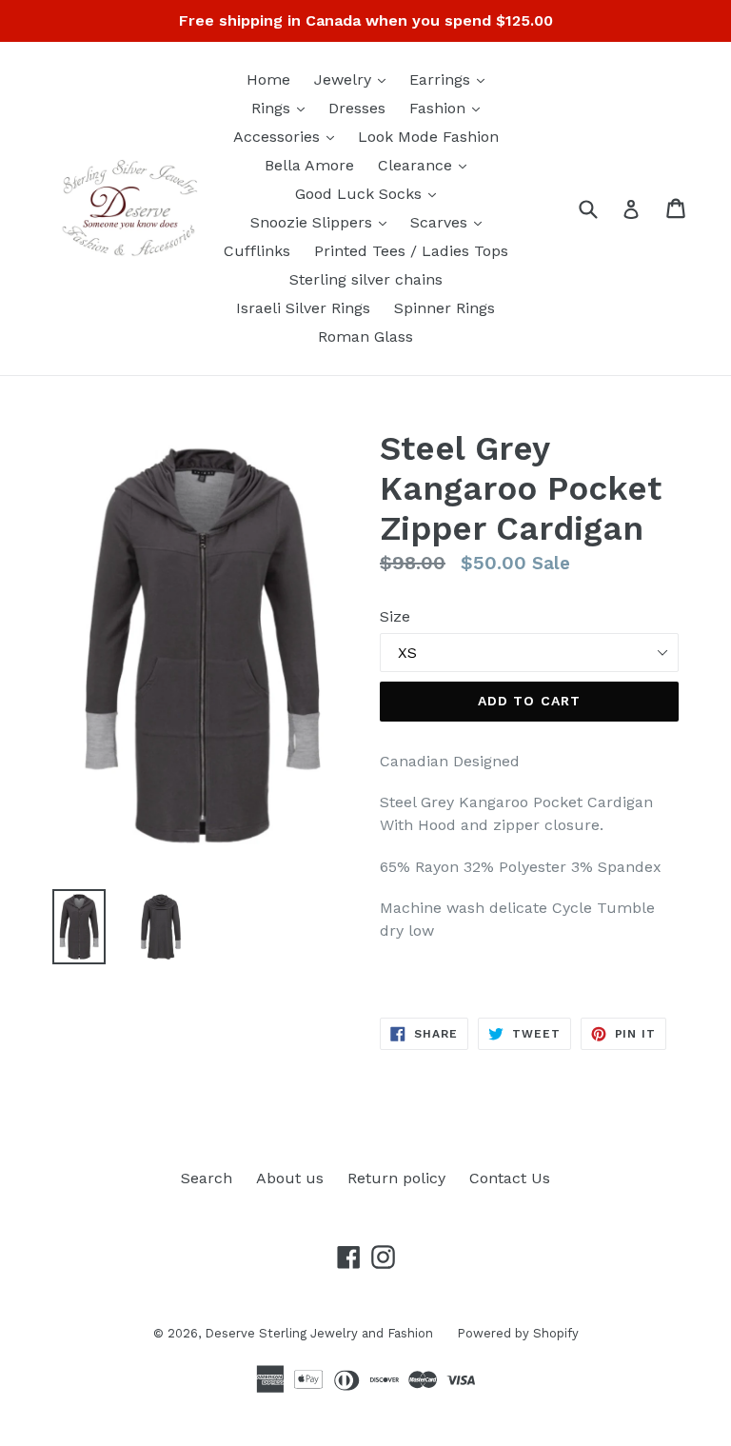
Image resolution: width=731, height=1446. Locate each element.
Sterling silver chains (366, 279)
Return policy (396, 1178)
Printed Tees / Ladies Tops (411, 251)
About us (290, 1178)
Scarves (450, 221)
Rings (282, 107)
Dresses (356, 108)
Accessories (288, 136)
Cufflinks (257, 251)
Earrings (451, 79)
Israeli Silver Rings (303, 308)
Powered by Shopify (518, 1333)
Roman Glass (365, 336)
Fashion (449, 107)
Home (268, 79)
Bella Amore (309, 165)
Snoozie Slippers (323, 221)
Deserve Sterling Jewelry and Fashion (319, 1333)
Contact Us (509, 1178)
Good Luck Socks (370, 193)
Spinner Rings (444, 308)
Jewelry (354, 79)
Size (395, 616)
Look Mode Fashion (428, 137)
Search (206, 1178)
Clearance (427, 164)
